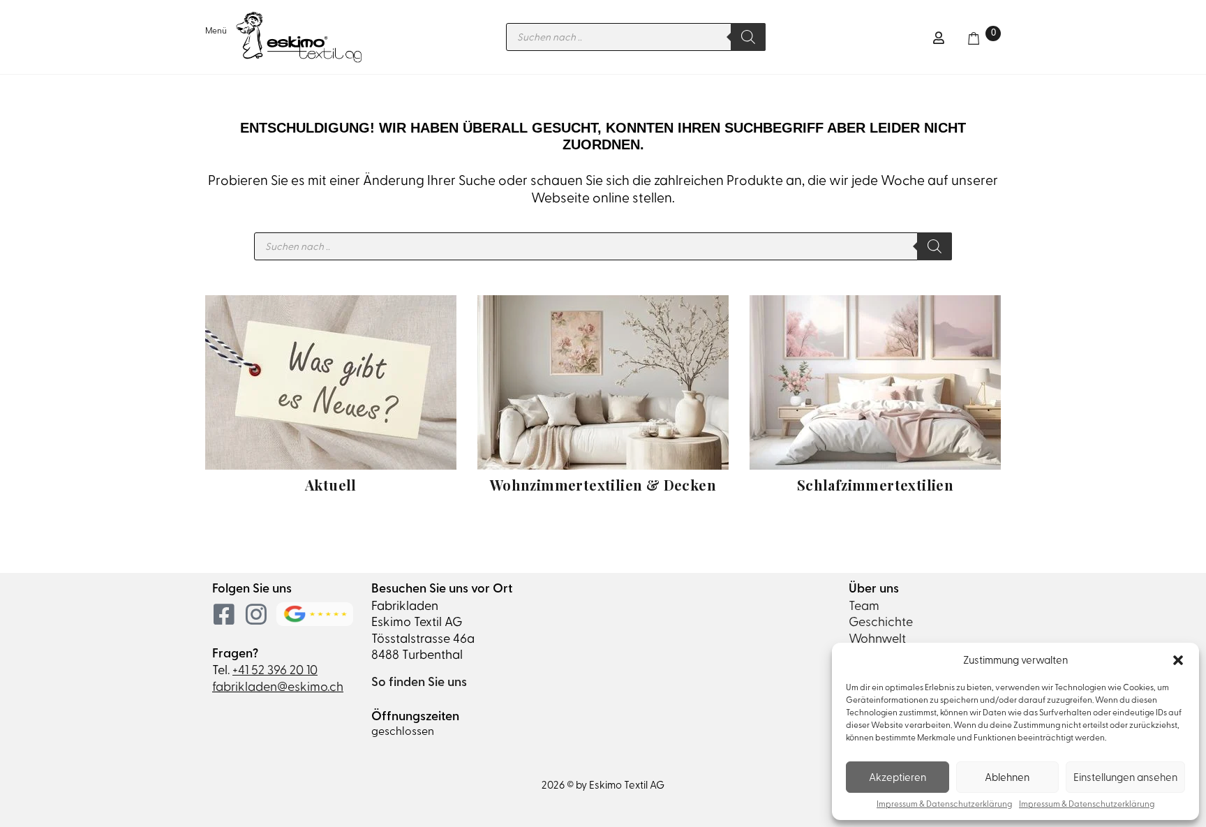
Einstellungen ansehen (1125, 777)
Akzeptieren (897, 777)
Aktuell (331, 484)
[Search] (748, 37)
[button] (1178, 660)
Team (864, 605)
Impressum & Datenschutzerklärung (944, 804)
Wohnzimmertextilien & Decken (603, 484)
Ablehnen (1007, 777)
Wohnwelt (877, 638)
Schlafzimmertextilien (875, 484)
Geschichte (881, 621)
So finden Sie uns (419, 682)
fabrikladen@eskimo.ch (277, 686)
